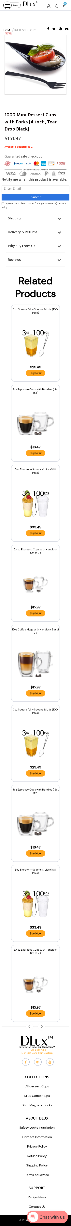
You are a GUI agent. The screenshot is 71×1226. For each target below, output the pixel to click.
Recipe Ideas (37, 1197)
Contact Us (37, 1207)
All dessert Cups (37, 1086)
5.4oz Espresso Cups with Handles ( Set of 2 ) (35, 551)
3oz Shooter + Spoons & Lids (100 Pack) (35, 471)
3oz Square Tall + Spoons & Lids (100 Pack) (35, 311)
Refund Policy (37, 1156)
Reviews (14, 260)
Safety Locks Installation (37, 1127)
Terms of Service (37, 1175)
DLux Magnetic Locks (37, 1105)
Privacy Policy (37, 1146)
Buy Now (35, 373)
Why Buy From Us (21, 246)
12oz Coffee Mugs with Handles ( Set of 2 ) (35, 631)
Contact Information (37, 1137)
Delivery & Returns (22, 232)
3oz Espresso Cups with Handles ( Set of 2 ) (36, 391)
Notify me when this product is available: (34, 180)
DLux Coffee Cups (37, 1096)
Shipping (14, 218)
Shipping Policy (37, 1165)
